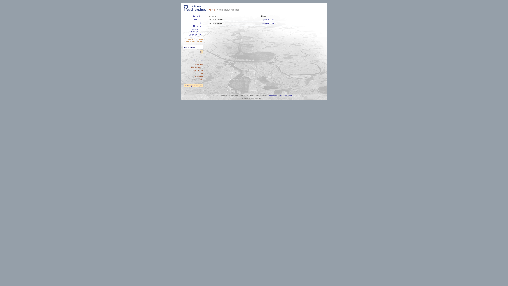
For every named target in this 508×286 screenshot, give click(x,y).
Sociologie (199, 73)
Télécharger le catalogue (193, 86)
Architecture (198, 65)
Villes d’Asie (198, 79)
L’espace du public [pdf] (269, 23)
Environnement (197, 67)
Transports (199, 76)
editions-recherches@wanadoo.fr (280, 96)
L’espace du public (267, 20)
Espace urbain (197, 70)
